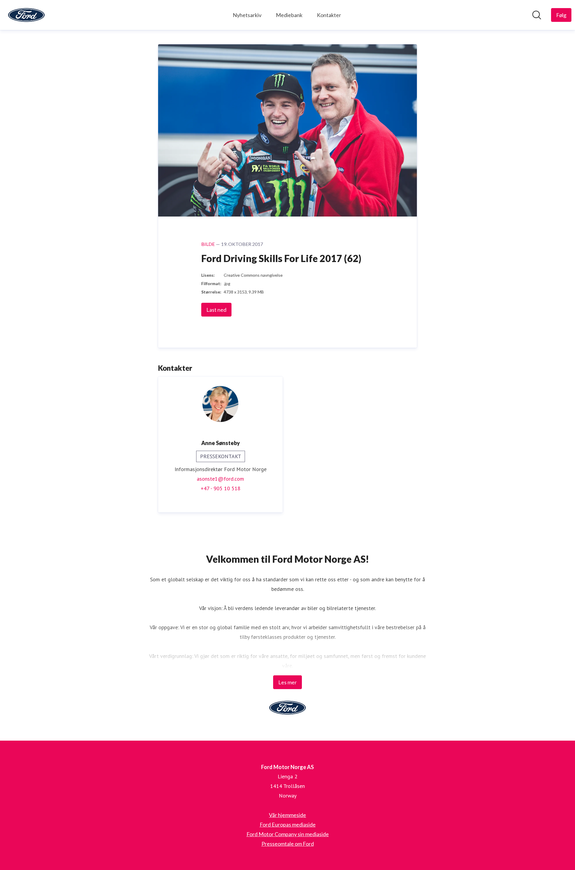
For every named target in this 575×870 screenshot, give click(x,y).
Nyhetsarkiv (247, 15)
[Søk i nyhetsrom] (536, 15)
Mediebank (289, 15)
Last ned (216, 309)
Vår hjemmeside (287, 815)
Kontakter (329, 15)
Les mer (287, 682)
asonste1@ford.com (220, 478)
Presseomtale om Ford (287, 843)
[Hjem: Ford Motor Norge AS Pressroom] (26, 15)
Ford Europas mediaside (288, 824)
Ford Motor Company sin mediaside (287, 834)
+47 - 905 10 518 (220, 488)
